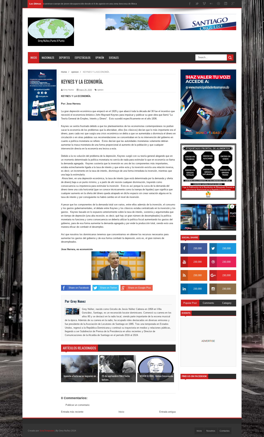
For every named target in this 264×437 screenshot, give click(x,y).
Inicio (33, 57)
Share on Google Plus (139, 287)
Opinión (99, 57)
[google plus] (233, 4)
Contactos (225, 431)
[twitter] (197, 4)
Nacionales (48, 57)
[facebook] (189, 4)
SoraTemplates (47, 430)
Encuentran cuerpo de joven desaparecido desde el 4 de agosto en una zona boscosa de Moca (89, 4)
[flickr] (211, 4)
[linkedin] (225, 4)
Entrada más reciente (72, 411)
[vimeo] (204, 4)
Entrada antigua (167, 411)
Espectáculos (83, 57)
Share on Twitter (108, 287)
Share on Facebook (79, 287)
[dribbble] (218, 4)
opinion (100, 90)
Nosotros (210, 431)
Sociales (114, 57)
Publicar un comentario (77, 405)
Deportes (64, 57)
